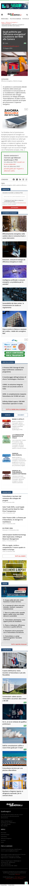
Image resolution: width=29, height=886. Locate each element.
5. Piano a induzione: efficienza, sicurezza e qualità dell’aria (14, 626)
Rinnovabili (4, 19)
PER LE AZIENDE (6, 846)
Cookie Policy (9, 878)
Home (2, 22)
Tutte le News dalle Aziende (16, 409)
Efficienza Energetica (11, 22)
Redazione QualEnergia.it (11, 46)
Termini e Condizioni (18, 878)
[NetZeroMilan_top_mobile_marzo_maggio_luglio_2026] (14, 6)
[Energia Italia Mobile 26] (14, 348)
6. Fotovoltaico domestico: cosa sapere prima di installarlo (14, 620)
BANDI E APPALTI (18, 419)
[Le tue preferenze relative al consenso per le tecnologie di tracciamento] (26, 883)
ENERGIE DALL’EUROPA (17, 454)
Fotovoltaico (4, 836)
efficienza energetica (6, 185)
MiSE (14, 185)
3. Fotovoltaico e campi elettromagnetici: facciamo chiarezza (12, 637)
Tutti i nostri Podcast (19, 644)
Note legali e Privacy (20, 877)
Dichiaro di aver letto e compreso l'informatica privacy (13, 201)
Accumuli (3, 840)
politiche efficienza (21, 185)
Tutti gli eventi (20, 556)
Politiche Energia (15, 19)
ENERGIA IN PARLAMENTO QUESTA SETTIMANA (19, 472)
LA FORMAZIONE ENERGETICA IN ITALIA (18, 436)
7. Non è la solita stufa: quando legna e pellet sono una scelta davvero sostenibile (14, 614)
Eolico (2, 842)
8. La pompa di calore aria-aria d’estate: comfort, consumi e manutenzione (13, 607)
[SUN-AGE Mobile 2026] (14, 118)
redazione (17, 874)
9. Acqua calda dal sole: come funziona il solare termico (13, 601)
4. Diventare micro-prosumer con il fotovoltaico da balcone (13, 631)
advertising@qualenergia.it (12, 851)
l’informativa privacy (21, 202)
